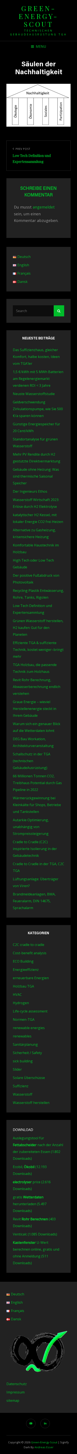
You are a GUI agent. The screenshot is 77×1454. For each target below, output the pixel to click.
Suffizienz (20, 1086)
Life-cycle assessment (30, 1011)
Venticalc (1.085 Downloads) (35, 1234)
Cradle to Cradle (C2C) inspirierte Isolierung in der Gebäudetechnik (35, 849)
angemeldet (44, 207)
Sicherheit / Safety (27, 1052)
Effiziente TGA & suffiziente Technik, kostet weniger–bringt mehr (38, 649)
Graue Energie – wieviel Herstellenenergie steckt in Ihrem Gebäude (34, 708)
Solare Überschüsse (29, 1077)
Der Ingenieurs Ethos (30, 491)
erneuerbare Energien (31, 978)
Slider (17, 1069)
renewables (22, 1036)
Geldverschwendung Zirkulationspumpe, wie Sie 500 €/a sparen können (38, 409)
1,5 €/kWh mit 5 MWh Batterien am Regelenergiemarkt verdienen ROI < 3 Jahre (38, 378)
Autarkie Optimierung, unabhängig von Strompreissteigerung (31, 827)
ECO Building (23, 961)
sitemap (12, 1400)
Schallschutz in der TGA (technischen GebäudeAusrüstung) (31, 761)
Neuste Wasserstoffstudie (34, 393)
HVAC (17, 994)
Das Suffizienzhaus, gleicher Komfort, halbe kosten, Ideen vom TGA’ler (36, 357)
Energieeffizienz (26, 969)
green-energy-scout (38, 16)
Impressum (15, 1392)
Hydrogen (21, 1003)
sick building (23, 1061)
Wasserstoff (22, 1094)
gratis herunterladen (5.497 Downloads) (29, 1204)
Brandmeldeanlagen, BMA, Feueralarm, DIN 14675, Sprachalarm (34, 901)
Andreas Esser (43, 1447)
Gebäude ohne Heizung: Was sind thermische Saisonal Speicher (36, 476)
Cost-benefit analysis (29, 953)
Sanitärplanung (25, 1044)
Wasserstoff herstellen (31, 1102)
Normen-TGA (23, 1019)
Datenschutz (16, 1384)
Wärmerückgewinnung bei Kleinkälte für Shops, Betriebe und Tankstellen (37, 805)
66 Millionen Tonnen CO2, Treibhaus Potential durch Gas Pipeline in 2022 (37, 783)
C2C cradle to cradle (28, 944)
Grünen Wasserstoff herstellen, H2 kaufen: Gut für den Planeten (38, 627)
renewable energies (29, 1027)
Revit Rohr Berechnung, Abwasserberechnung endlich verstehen (36, 687)
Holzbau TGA (23, 986)
